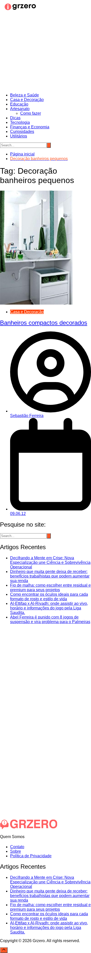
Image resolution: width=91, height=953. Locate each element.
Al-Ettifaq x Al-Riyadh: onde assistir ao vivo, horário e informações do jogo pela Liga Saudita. (49, 608)
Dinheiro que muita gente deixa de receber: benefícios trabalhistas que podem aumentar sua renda (49, 576)
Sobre (15, 851)
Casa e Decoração (27, 99)
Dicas (15, 118)
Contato (17, 847)
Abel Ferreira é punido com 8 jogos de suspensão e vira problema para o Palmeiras (50, 619)
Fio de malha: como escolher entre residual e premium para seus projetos (50, 587)
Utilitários (18, 136)
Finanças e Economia (29, 127)
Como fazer (30, 113)
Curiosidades (22, 131)
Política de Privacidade (31, 856)
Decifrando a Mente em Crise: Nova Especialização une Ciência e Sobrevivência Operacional (50, 562)
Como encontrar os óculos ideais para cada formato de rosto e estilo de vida (49, 596)
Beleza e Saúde (24, 95)
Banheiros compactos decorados (43, 322)
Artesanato (20, 109)
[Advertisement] (45, 52)
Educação (19, 104)
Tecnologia (20, 122)
